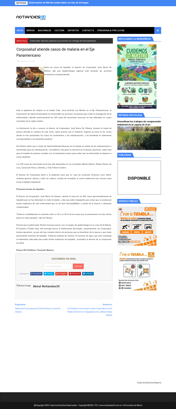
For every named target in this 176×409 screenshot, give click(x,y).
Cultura (59, 30)
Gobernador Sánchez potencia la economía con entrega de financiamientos (68, 3)
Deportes (73, 30)
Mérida (31, 30)
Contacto (88, 30)
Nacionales (44, 30)
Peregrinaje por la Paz (111, 30)
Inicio (20, 30)
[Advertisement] (139, 318)
